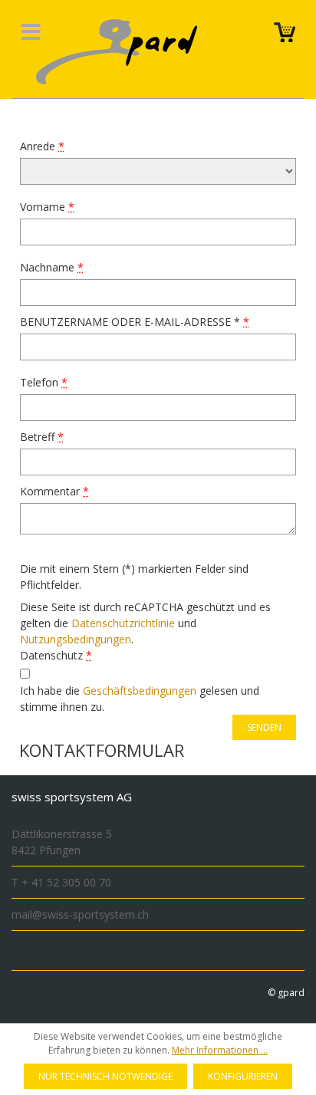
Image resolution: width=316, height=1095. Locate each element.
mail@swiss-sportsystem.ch (80, 914)
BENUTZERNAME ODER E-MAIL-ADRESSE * (134, 321)
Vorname (47, 206)
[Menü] (31, 35)
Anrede (42, 146)
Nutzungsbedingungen (75, 639)
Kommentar (54, 491)
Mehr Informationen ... (220, 1050)
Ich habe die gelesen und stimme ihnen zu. (139, 698)
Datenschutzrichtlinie (123, 623)
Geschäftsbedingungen (139, 690)
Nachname (52, 267)
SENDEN (264, 727)
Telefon (43, 382)
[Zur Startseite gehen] (134, 51)
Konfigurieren (243, 1076)
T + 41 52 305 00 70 (61, 882)
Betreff (42, 436)
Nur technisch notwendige (105, 1076)
